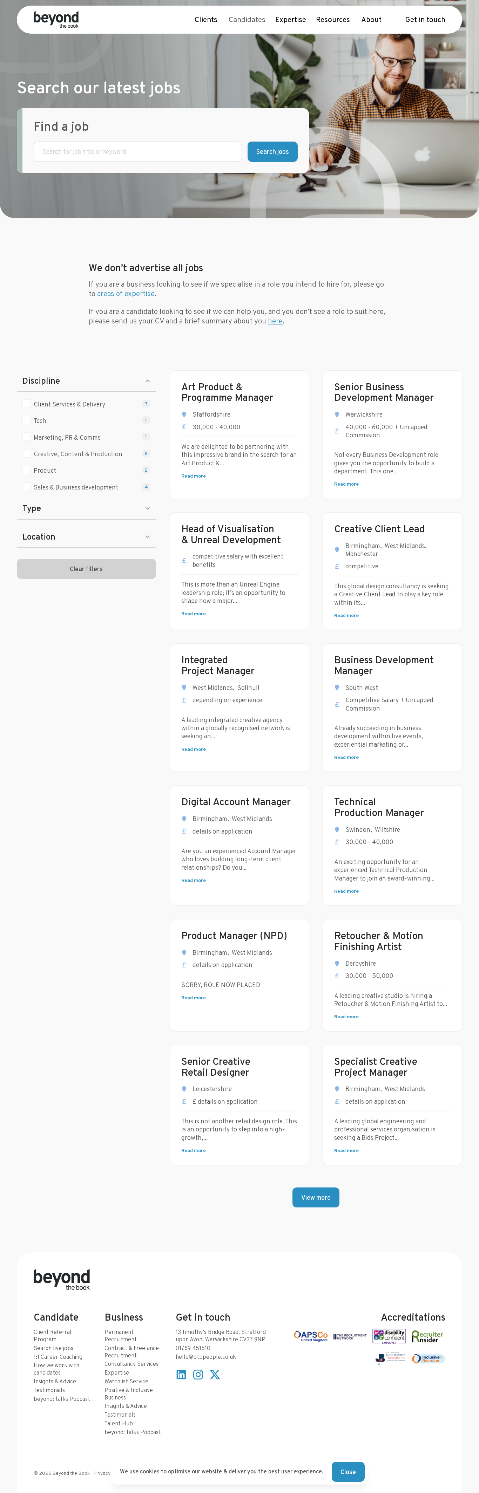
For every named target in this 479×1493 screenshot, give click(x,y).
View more (316, 1197)
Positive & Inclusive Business (128, 1393)
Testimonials (49, 1390)
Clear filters (86, 569)
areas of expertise (126, 293)
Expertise (290, 19)
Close (348, 1472)
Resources (333, 19)
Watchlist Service (126, 1381)
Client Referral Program (53, 1335)
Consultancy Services (131, 1364)
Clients (206, 19)
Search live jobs (53, 1348)
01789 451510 (193, 1348)
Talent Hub (118, 1423)
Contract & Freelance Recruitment (131, 1351)
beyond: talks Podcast (62, 1399)
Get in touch (425, 19)
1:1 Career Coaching (58, 1357)
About (371, 19)
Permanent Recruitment (120, 1335)
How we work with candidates (56, 1369)
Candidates (247, 19)
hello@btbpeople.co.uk (206, 1357)
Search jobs (272, 152)
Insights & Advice (55, 1381)
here (275, 321)
